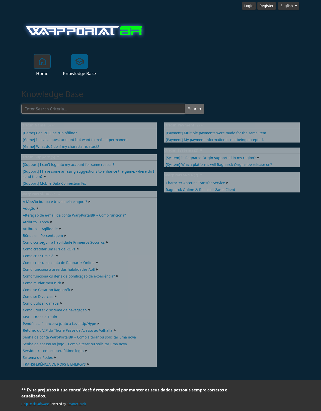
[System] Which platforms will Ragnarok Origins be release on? (219, 165)
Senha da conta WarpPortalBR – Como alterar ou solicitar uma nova (79, 337)
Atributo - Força (36, 222)
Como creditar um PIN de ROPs (49, 249)
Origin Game (36, 125)
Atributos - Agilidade (40, 229)
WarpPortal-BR (38, 194)
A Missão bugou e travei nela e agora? (55, 202)
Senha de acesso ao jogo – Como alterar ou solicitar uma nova (75, 344)
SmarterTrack (76, 404)
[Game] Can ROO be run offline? (50, 133)
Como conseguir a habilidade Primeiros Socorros (64, 242)
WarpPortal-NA (181, 175)
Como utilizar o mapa (41, 303)
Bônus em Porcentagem (43, 236)
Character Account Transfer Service (195, 183)
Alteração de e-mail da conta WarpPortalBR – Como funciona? (74, 215)
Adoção (29, 209)
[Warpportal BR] (84, 30)
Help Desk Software (35, 404)
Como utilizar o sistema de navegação (55, 310)
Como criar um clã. (38, 256)
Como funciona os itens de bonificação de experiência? (69, 276)
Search (194, 108)
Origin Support (38, 157)
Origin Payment (182, 125)
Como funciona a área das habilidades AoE (59, 269)
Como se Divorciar (38, 297)
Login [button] (249, 6)
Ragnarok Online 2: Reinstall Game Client (200, 190)
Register (267, 6)
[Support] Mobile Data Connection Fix (54, 183)
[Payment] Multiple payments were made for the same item (216, 133)
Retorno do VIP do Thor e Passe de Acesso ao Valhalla (67, 330)
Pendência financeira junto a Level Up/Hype (59, 324)
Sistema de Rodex (38, 358)
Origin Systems (181, 150)
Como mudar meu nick (42, 283)
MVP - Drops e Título (40, 317)
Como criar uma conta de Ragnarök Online (59, 263)
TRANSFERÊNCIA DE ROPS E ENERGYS (54, 364)
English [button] (287, 6)
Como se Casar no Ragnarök (46, 290)
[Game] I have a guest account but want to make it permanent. (76, 140)
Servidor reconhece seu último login (53, 351)
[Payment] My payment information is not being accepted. (215, 140)
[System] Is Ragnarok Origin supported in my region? (211, 158)
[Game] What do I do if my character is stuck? (61, 147)
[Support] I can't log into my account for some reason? (68, 165)
